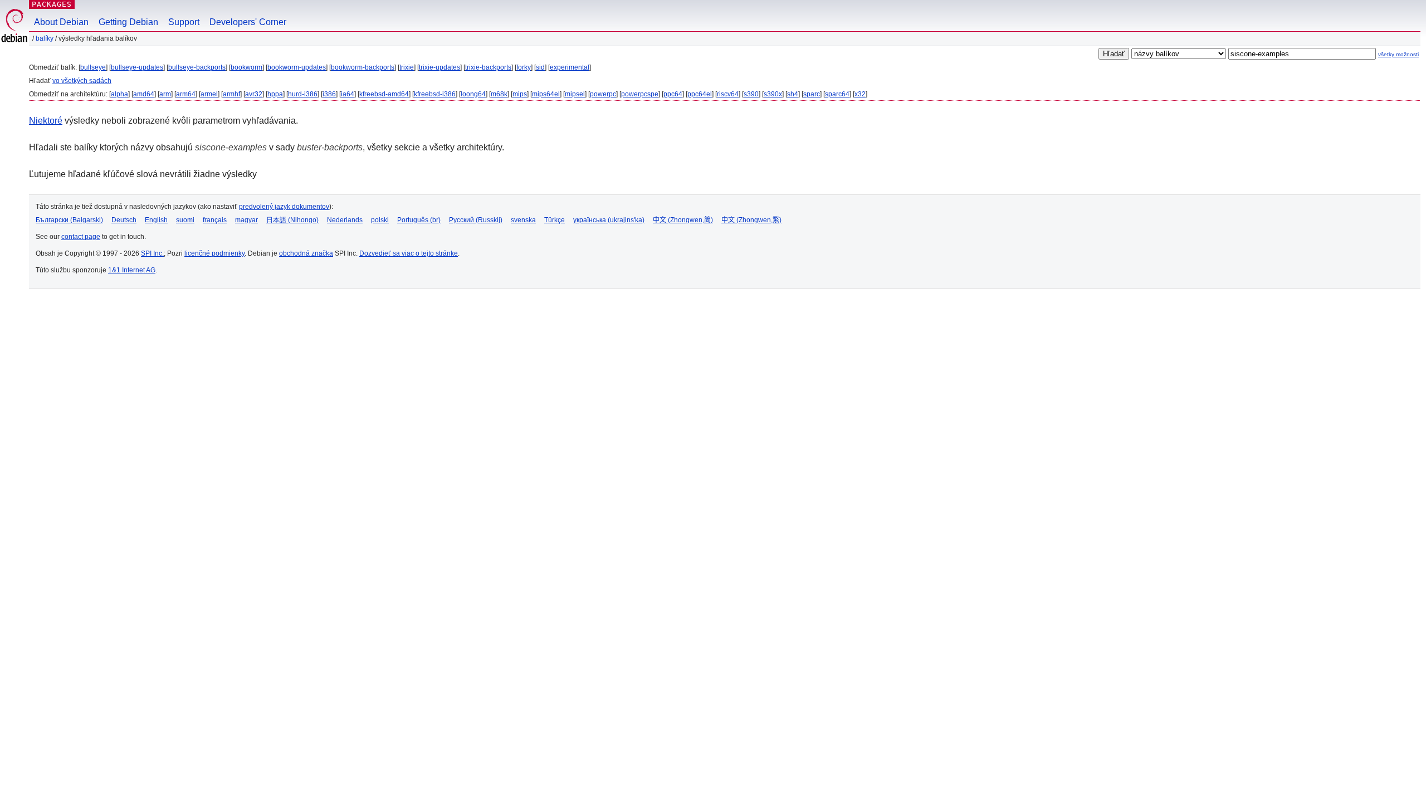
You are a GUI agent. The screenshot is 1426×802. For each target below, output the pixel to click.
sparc (811, 94)
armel (209, 94)
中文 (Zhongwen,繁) (751, 220)
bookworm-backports (362, 67)
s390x (773, 94)
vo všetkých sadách (81, 81)
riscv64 (728, 94)
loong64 (473, 94)
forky (523, 67)
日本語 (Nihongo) (292, 220)
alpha (119, 94)
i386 (329, 94)
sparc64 (837, 94)
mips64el (546, 94)
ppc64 (672, 94)
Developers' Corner (247, 22)
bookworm (246, 67)
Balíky (44, 38)
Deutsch (123, 220)
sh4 (792, 94)
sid (540, 67)
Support (183, 22)
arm (165, 94)
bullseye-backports (197, 67)
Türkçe (554, 220)
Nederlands (345, 220)
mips (519, 94)
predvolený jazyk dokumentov (284, 207)
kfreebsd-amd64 (384, 94)
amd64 (143, 94)
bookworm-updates (296, 67)
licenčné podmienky (214, 253)
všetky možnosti (1398, 54)
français (215, 220)
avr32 (253, 94)
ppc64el (699, 94)
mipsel (575, 94)
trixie (406, 67)
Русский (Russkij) (475, 220)
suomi (185, 220)
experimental (569, 67)
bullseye (93, 67)
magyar (246, 220)
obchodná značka (306, 253)
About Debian (61, 22)
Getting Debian (128, 22)
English (156, 220)
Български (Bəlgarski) (69, 220)
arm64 (186, 94)
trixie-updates (439, 67)
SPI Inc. (152, 253)
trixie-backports (488, 67)
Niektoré (45, 120)
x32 (860, 94)
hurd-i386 (303, 94)
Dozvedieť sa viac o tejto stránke (408, 253)
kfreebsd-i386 (435, 94)
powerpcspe (639, 94)
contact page (80, 237)
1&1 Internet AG (131, 270)
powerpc (603, 94)
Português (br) (419, 220)
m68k (499, 94)
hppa (275, 94)
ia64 (347, 94)
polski (380, 220)
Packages (52, 4)
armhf (231, 94)
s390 (751, 94)
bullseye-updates (137, 67)
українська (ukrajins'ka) (608, 220)
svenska (523, 220)
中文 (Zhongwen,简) (683, 220)
